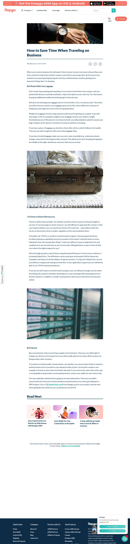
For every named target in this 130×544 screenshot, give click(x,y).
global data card (55, 384)
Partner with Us (71, 10)
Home (15, 529)
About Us (33, 529)
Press (32, 532)
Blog (31, 535)
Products (27, 10)
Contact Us (34, 538)
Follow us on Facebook (70, 446)
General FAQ (17, 535)
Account (122, 19)
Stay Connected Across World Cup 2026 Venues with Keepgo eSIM (37, 423)
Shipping (16, 538)
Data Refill (16, 532)
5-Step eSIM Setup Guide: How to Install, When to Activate (90, 423)
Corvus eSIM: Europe (72, 529)
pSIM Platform (53, 532)
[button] (125, 539)
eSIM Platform (53, 529)
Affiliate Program (54, 535)
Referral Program (19, 541)
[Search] (114, 10)
